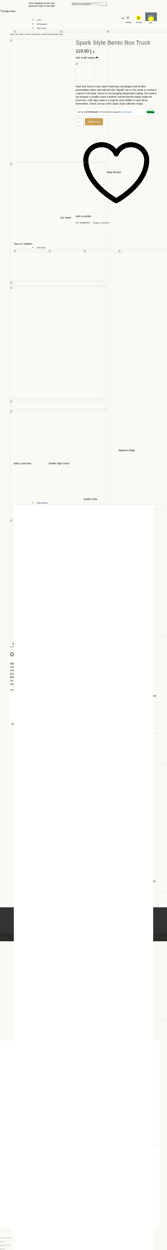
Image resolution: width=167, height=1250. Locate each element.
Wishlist (128, 22)
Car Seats (65, 217)
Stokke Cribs (90, 499)
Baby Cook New (22, 463)
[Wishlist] (127, 17)
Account (139, 22)
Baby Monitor (114, 172)
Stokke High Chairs (59, 463)
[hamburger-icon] (123, 18)
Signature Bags (126, 450)
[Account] (138, 17)
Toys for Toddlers (23, 243)
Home (39, 20)
